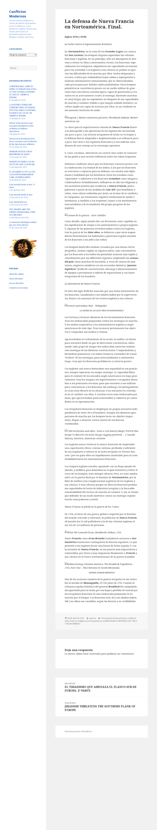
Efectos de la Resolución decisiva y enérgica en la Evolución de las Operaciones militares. (23, 141)
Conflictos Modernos (17, 13)
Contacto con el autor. (18, 288)
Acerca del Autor (16, 283)
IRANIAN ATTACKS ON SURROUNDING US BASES (21, 153)
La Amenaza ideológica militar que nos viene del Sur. (23, 223)
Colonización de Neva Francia (113, 618)
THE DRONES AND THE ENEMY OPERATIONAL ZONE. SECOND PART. (22, 212)
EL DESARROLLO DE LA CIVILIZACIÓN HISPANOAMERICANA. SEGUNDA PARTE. (22, 174)
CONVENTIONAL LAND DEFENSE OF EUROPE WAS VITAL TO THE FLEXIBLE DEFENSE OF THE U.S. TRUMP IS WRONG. (22, 92)
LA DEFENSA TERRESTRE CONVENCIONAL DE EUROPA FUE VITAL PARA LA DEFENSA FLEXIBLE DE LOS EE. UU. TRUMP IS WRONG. (22, 110)
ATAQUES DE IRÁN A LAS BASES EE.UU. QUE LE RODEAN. (22, 163)
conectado (95, 653)
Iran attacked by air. (18, 202)
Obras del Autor (16, 278)
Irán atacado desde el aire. (21, 194)
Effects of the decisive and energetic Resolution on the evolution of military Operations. (21, 127)
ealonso (92, 618)
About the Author (16, 274)
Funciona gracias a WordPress (78, 731)
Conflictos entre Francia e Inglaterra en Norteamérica (100, 619)
